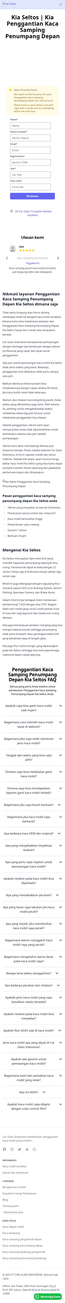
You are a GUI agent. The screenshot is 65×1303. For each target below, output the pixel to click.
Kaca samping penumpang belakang (24, 1258)
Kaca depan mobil (13, 1226)
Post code (16, 180)
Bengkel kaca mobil (14, 1187)
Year (13, 168)
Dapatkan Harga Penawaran (19, 1193)
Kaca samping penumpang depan (23, 1245)
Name (14, 119)
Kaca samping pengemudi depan (22, 1239)
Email (13, 143)
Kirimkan (32, 196)
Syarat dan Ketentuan (15, 1172)
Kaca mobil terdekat (15, 1166)
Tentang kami (11, 1206)
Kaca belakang (11, 1233)
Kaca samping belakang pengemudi (24, 1252)
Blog (5, 1199)
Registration (17, 156)
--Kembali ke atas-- (13, 1212)
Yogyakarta (32, 263)
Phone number (19, 131)
